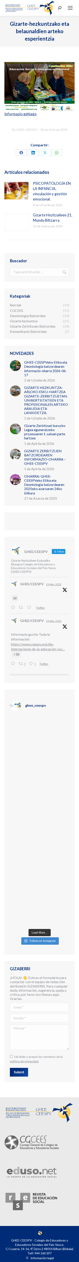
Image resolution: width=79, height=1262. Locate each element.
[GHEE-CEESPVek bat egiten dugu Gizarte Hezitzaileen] (39, 732)
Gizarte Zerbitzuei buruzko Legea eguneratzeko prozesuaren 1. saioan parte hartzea (44, 431)
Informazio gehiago (20, 114)
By (24, 129)
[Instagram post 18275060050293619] (39, 767)
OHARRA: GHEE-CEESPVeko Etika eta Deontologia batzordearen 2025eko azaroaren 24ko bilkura (44, 484)
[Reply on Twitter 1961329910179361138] (14, 607)
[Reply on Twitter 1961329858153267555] (14, 663)
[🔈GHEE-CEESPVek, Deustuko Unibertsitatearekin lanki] (39, 838)
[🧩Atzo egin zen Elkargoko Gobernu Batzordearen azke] (39, 803)
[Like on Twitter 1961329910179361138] (30, 607)
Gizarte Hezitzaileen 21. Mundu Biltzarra (52, 218)
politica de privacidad (24, 1061)
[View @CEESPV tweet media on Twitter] (15, 598)
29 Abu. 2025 (53, 584)
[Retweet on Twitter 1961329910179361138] (22, 607)
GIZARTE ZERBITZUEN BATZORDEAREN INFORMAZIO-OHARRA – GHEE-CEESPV (45, 457)
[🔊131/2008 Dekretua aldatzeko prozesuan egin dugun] (39, 873)
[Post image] (16, 190)
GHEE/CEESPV (32, 584)
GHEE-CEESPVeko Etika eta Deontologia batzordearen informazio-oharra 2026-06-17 (45, 368)
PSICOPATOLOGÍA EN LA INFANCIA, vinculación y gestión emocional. (52, 191)
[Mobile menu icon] (70, 7)
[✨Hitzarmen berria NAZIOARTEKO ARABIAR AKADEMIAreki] (39, 908)
